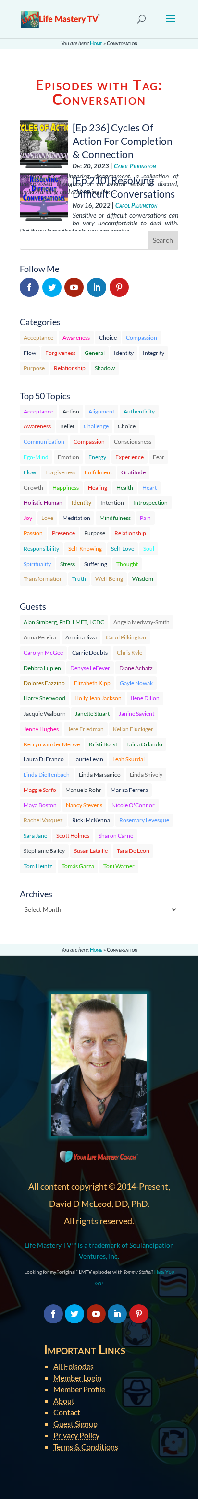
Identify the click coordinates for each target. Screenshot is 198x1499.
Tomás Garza (78, 866)
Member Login (77, 1377)
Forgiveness (60, 352)
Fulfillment (98, 472)
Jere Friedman (86, 728)
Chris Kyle (129, 652)
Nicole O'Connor (133, 805)
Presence (63, 533)
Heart (149, 487)
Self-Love (122, 548)
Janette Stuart (92, 713)
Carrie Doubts (90, 652)
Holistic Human (43, 502)
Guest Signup (75, 1423)
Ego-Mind (36, 456)
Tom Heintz (38, 866)
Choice (108, 337)
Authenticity (139, 411)
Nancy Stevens (84, 805)
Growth (33, 487)
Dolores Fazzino (44, 682)
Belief (67, 426)
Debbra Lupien (42, 668)
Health (124, 487)
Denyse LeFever (90, 668)
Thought (127, 563)
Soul (148, 548)
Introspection (150, 502)
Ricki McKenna (91, 820)
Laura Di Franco (44, 759)
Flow (30, 352)
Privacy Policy (76, 1435)
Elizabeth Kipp (92, 682)
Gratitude (133, 472)
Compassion (141, 337)
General (95, 352)
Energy (97, 456)
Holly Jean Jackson (98, 698)
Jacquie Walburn (45, 713)
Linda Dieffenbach (47, 774)
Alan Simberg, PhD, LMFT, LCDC (64, 622)
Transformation (43, 578)
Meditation (76, 517)
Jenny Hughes (41, 728)
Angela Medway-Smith (141, 622)
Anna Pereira (40, 637)
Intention (112, 502)
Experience (129, 456)
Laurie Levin (88, 759)
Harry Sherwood (44, 698)
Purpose (34, 368)
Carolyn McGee (43, 652)
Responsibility (41, 548)
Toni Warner (119, 866)
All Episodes (73, 1365)
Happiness (65, 487)
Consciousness (132, 441)
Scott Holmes (72, 835)
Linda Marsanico (100, 774)
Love (47, 517)
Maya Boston (40, 805)
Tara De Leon (133, 850)
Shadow (105, 368)
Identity (124, 352)
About (63, 1400)
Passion (33, 533)
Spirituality (37, 563)
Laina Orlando (144, 744)
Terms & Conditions (85, 1446)
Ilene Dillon (145, 698)
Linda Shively (146, 774)
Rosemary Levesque (144, 820)
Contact (66, 1411)
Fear (158, 456)
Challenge (96, 426)
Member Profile (79, 1388)
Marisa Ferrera (129, 789)
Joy (28, 517)
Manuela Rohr (83, 789)
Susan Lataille (91, 850)
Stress (67, 563)
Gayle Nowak (136, 682)
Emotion (68, 456)
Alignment (101, 411)
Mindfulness (115, 517)
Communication (44, 441)
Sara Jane (35, 835)
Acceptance (38, 337)
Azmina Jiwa (81, 637)
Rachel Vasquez (43, 820)
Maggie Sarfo (40, 789)
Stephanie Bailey (44, 850)
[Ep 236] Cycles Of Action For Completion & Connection (123, 140)
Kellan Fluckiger (133, 728)
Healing (97, 487)
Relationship (70, 368)
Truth (79, 578)
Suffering (95, 563)
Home (96, 43)
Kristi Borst (103, 744)
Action (70, 411)
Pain (145, 517)
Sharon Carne (116, 835)
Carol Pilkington (135, 166)
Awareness (76, 337)
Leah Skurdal (128, 759)
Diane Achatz (136, 668)
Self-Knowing (85, 548)
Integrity (153, 352)
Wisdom (142, 578)
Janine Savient (136, 713)
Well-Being (109, 578)
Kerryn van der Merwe (52, 744)
